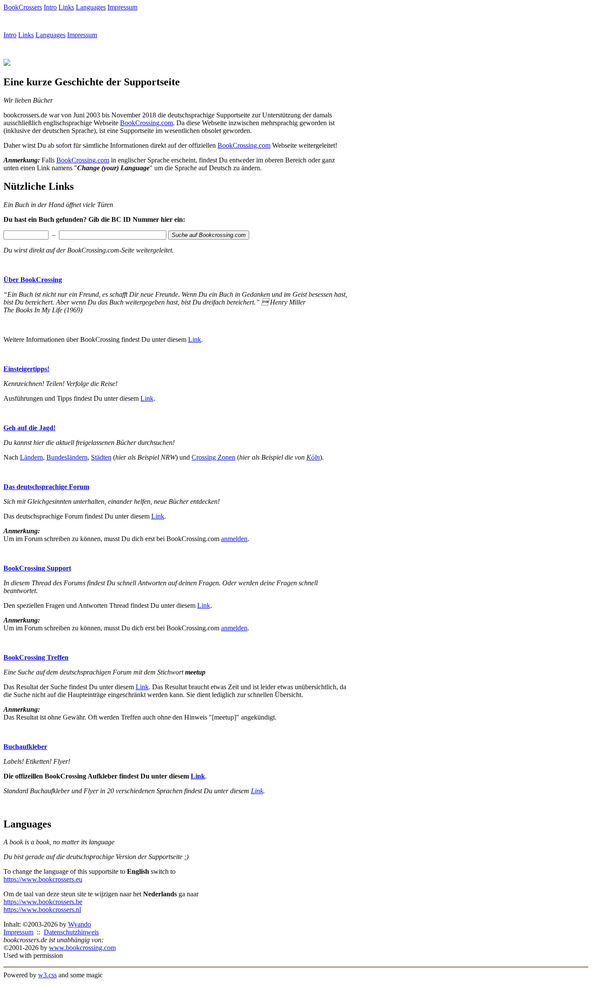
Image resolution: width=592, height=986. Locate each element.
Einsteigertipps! (26, 369)
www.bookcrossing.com (82, 947)
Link (194, 339)
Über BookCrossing (32, 279)
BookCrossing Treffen (35, 657)
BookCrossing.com (146, 122)
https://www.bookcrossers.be (42, 901)
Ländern (31, 457)
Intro (50, 7)
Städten (101, 457)
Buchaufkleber (25, 746)
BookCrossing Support (37, 568)
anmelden (234, 538)
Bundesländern (67, 457)
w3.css (47, 975)
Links (66, 7)
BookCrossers (22, 7)
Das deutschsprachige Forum (46, 486)
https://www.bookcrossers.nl (42, 909)
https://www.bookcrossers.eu (42, 879)
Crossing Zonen (213, 457)
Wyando (79, 924)
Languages (91, 7)
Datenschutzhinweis (71, 932)
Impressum (122, 7)
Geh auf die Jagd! (29, 427)
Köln (313, 457)
